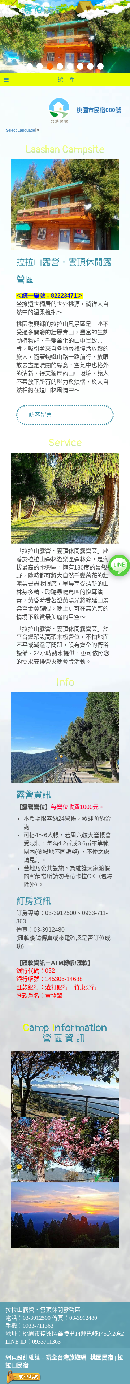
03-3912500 (37, 1318)
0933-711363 (38, 1326)
